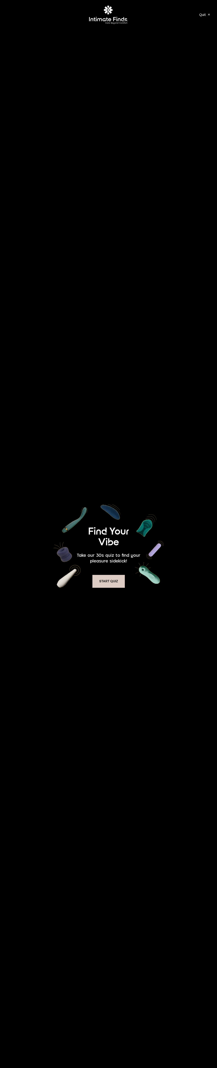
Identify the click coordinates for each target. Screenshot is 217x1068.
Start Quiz (108, 581)
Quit (204, 14)
